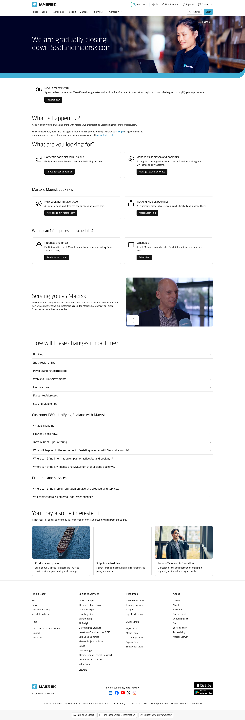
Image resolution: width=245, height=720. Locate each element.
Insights (130, 609)
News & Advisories (135, 600)
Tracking (71, 12)
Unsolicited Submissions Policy (186, 703)
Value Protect (85, 664)
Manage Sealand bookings (152, 171)
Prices (35, 12)
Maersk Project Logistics (91, 641)
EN (157, 4)
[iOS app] (203, 685)
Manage (83, 12)
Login (208, 12)
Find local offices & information (119, 715)
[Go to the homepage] (44, 688)
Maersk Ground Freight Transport (95, 655)
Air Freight (84, 623)
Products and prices (57, 257)
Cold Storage (85, 650)
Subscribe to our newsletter (158, 715)
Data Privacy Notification (95, 703)
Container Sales (180, 618)
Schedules (58, 12)
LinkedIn (110, 693)
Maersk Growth (180, 637)
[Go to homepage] (44, 4)
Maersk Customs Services (91, 605)
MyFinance (131, 628)
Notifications (170, 4)
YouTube (123, 693)
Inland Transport (87, 609)
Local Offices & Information (46, 628)
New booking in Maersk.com (61, 213)
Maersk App (132, 633)
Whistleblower (72, 703)
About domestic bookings (59, 171)
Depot (82, 646)
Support (190, 4)
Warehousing (85, 618)
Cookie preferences (137, 703)
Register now (53, 99)
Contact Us (206, 4)
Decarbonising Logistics (90, 659)
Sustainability (180, 627)
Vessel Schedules (40, 614)
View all (83, 669)
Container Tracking (41, 609)
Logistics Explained (135, 614)
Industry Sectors (134, 605)
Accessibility (179, 632)
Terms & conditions (52, 703)
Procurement (179, 614)
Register (196, 12)
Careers (176, 600)
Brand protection (159, 703)
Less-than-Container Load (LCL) (94, 632)
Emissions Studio (134, 646)
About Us (177, 605)
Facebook (117, 693)
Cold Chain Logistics (89, 637)
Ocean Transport (87, 600)
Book (44, 12)
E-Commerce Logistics (90, 627)
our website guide (105, 135)
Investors (177, 609)
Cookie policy (118, 703)
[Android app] (203, 692)
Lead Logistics (86, 614)
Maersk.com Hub (147, 213)
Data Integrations (134, 637)
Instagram (134, 693)
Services (98, 12)
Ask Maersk (142, 4)
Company (114, 12)
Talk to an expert (85, 715)
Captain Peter (132, 642)
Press (175, 623)
